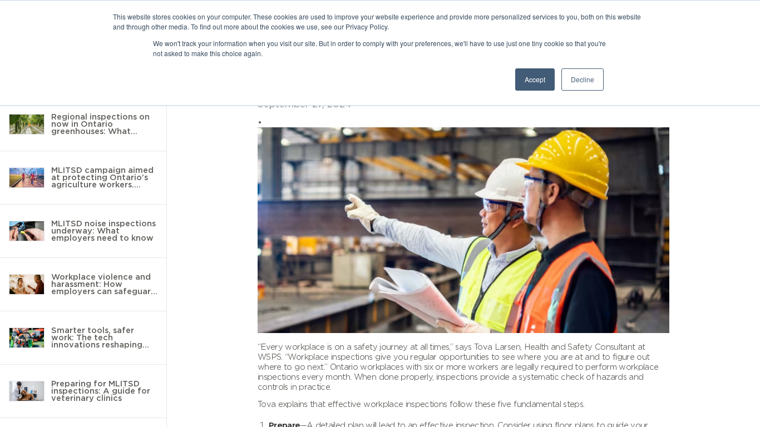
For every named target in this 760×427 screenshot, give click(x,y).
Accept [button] (535, 79)
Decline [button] (582, 79)
